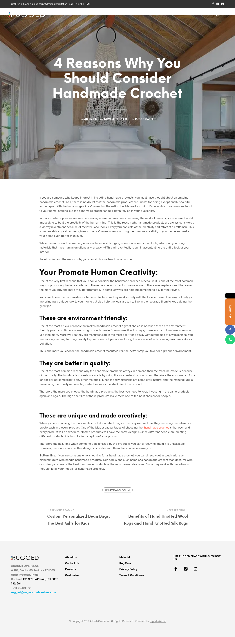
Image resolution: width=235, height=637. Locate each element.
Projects (70, 569)
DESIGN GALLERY (89, 14)
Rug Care (125, 563)
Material (124, 557)
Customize (72, 575)
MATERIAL (148, 14)
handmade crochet (156, 427)
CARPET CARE (168, 14)
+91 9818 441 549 (34, 579)
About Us (71, 557)
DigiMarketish (158, 621)
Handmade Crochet (117, 490)
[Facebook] (230, 330)
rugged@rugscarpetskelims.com (33, 592)
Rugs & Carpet (145, 119)
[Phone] (230, 339)
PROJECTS (111, 14)
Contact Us (72, 563)
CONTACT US (193, 14)
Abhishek (90, 119)
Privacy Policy (128, 569)
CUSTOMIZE (129, 14)
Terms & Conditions (131, 575)
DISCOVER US (62, 14)
